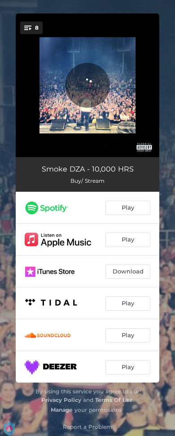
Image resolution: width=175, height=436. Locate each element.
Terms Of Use (114, 399)
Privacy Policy (61, 399)
